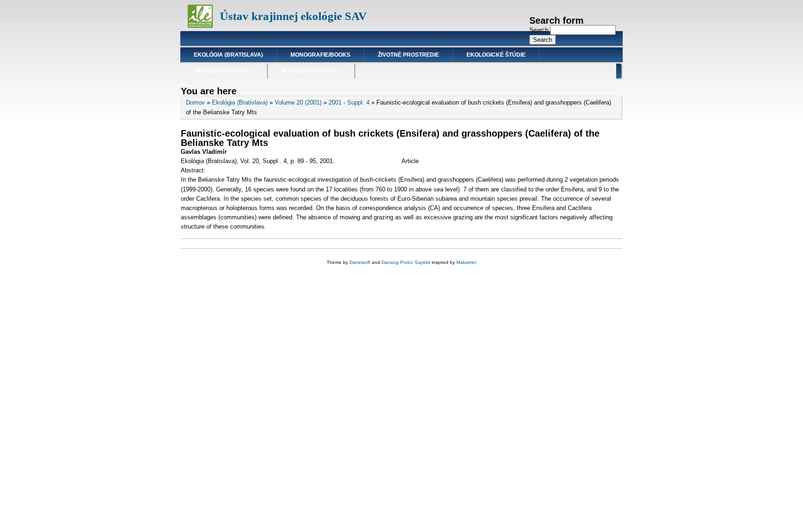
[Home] (200, 25)
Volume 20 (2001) (298, 102)
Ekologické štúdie (496, 55)
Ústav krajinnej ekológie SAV (293, 16)
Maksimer (466, 262)
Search (539, 29)
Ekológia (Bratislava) (228, 55)
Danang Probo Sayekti (406, 262)
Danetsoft (359, 262)
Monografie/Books (320, 55)
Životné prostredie (408, 55)
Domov (195, 102)
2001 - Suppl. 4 (349, 102)
